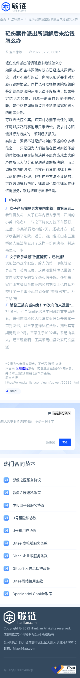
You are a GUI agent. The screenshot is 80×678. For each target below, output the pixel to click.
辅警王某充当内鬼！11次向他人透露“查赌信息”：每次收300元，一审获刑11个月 (42, 305)
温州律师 (15, 52)
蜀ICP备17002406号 (18, 670)
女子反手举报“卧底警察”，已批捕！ (38, 257)
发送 (65, 442)
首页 (3, 19)
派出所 (13, 391)
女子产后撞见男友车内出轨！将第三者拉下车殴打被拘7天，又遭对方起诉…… (42, 208)
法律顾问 (17, 19)
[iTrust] (63, 672)
